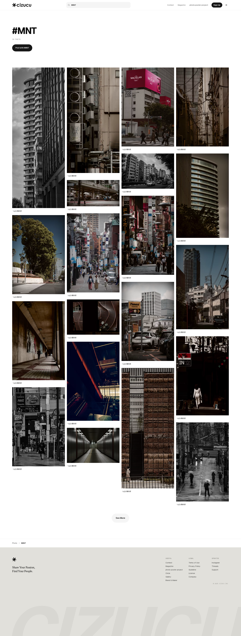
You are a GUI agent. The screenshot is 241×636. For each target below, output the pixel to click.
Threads (215, 566)
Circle (168, 573)
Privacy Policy (194, 566)
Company (192, 577)
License (192, 573)
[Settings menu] (226, 5)
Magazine (182, 5)
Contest (170, 5)
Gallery (168, 577)
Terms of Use (194, 563)
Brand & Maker (171, 580)
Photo (14, 543)
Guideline (192, 570)
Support (215, 570)
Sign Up (217, 5)
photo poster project (199, 5)
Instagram (216, 563)
